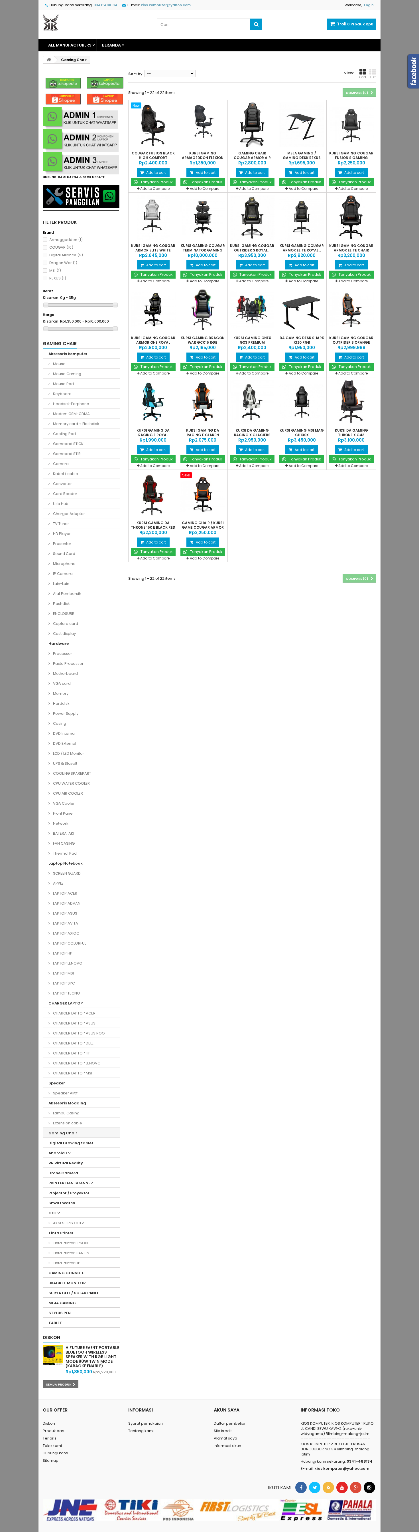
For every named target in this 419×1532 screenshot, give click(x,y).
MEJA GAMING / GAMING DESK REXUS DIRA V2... (302, 158)
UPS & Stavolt (64, 763)
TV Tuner (60, 523)
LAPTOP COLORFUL (69, 943)
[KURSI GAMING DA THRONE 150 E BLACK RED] (153, 494)
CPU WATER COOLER (71, 783)
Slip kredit (223, 1431)
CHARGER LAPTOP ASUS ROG (78, 1033)
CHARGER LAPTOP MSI (72, 1073)
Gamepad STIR (66, 453)
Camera (60, 463)
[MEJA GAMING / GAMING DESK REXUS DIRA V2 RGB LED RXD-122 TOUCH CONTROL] (301, 124)
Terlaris (49, 1438)
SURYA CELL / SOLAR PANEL (73, 1293)
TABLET (55, 1323)
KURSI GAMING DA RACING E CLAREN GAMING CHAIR (202, 435)
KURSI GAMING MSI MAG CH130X (302, 432)
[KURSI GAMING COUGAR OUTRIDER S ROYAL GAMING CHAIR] (252, 217)
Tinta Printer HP (66, 1263)
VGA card (61, 683)
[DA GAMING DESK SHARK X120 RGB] (301, 309)
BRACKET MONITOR (67, 1283)
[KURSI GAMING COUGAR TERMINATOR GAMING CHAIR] (202, 217)
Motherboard (65, 673)
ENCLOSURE (63, 613)
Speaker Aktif (65, 1093)
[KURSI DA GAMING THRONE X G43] (351, 402)
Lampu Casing (66, 1113)
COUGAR (61, 247)
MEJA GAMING (62, 1303)
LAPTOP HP (62, 953)
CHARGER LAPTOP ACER (73, 1013)
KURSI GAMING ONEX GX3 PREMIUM (252, 340)
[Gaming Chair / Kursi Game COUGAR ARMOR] (202, 494)
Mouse (59, 364)
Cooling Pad (64, 433)
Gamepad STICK (68, 443)
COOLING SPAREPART (71, 773)
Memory (60, 693)
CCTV (54, 1213)
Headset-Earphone (70, 403)
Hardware (58, 643)
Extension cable (67, 1123)
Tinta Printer (61, 1233)
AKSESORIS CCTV (68, 1223)
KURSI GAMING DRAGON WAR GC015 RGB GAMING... (203, 342)
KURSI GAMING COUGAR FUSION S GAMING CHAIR (351, 158)
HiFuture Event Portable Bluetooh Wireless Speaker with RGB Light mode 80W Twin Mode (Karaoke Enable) (92, 1357)
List (373, 77)
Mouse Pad (63, 383)
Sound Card (63, 553)
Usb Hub (60, 503)
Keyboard (62, 393)
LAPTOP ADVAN (66, 903)
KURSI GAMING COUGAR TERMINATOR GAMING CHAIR (203, 250)
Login (369, 5)
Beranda (111, 45)
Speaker (56, 1083)
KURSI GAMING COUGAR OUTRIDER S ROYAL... (252, 248)
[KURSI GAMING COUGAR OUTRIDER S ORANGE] (351, 309)
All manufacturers (69, 45)
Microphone (64, 563)
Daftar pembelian (230, 1423)
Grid (362, 77)
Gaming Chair (62, 1133)
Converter (62, 483)
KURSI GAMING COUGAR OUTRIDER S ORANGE (351, 340)
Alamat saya (225, 1438)
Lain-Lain (60, 583)
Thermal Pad (64, 853)
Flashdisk (61, 603)
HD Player (61, 533)
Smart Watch (61, 1203)
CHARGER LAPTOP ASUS (73, 1023)
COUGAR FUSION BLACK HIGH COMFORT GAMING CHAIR (153, 158)
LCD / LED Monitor (68, 753)
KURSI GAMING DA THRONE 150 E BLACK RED (153, 525)
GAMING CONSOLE (66, 1273)
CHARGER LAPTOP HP (71, 1053)
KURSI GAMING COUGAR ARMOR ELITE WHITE (153, 248)
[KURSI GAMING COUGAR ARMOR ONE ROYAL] (153, 309)
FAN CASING (63, 843)
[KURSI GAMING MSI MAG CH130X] (301, 402)
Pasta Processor (68, 663)
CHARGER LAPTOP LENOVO (76, 1063)
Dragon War (63, 262)
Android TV (59, 1153)
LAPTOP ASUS (64, 913)
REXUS (57, 278)
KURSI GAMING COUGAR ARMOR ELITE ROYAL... (302, 248)
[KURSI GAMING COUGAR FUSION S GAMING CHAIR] (351, 124)
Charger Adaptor (68, 513)
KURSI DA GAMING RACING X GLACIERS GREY (252, 435)
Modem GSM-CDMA (71, 413)
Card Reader (64, 493)
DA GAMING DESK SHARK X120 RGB (302, 340)
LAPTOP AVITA (65, 923)
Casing (59, 723)
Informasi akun (227, 1445)
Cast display (64, 633)
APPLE (58, 883)
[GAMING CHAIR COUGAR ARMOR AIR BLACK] (252, 124)
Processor (62, 653)
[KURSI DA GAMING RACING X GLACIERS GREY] (252, 402)
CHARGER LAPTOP (65, 1003)
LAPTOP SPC (63, 983)
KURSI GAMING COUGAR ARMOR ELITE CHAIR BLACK (351, 250)
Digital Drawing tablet (70, 1143)
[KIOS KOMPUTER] (95, 22)
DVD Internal (64, 733)
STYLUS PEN (59, 1313)
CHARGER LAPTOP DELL (72, 1043)
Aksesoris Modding (67, 1103)
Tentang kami (141, 1431)
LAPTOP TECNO (66, 993)
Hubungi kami (55, 1453)
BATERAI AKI (63, 833)
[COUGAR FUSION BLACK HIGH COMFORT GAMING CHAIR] (153, 124)
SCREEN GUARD (66, 873)
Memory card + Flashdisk (75, 423)
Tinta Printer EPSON (70, 1243)
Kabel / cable (65, 473)
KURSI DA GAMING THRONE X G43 (351, 432)
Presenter (61, 543)
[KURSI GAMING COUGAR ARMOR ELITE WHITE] (153, 217)
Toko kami (52, 1445)
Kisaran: (51, 297)
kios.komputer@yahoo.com (341, 1468)
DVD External (64, 743)
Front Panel (63, 813)
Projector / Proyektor (69, 1193)
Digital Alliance (66, 255)
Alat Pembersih (66, 593)
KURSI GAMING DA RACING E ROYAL (153, 432)
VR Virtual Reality (65, 1163)
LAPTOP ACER (64, 893)
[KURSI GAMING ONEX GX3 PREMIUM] (252, 309)
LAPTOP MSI (63, 973)
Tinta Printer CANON (70, 1253)
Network (60, 823)
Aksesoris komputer (68, 354)
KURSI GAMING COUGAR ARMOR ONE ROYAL (153, 340)
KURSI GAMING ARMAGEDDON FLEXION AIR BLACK (202, 158)
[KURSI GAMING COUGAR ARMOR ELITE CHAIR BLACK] (351, 217)
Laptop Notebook (65, 863)
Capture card (65, 623)
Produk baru (54, 1431)
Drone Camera (63, 1173)
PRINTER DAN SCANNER (70, 1183)
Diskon (51, 1337)
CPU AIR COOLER (67, 793)
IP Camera (62, 573)
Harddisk (61, 703)
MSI (55, 270)
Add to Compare (155, 188)
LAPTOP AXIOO (66, 933)
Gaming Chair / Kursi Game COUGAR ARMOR (203, 525)
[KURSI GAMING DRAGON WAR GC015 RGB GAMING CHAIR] (202, 309)
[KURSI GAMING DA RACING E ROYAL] (153, 402)
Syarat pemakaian (145, 1423)
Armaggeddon (66, 239)
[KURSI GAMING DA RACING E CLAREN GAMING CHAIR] (202, 402)
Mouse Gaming (66, 374)
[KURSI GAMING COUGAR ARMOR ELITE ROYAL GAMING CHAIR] (301, 217)
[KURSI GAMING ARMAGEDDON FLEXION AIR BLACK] (202, 124)
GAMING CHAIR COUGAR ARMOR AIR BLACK (252, 158)
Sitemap (50, 1460)
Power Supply (65, 713)
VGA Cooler (63, 803)
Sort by (135, 74)
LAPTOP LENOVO (67, 963)
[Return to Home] (48, 59)
